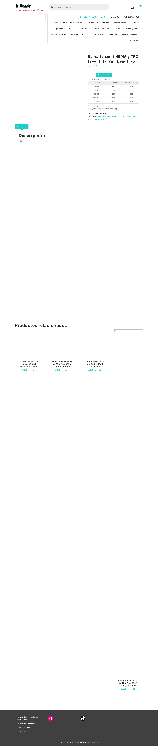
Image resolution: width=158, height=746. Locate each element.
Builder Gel (114, 17)
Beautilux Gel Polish (115, 116)
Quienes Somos (23, 727)
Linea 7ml (102, 119)
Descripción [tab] (22, 127)
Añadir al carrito (104, 75)
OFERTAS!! (134, 40)
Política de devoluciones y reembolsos (28, 718)
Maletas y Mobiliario (80, 34)
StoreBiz (96, 742)
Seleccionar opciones (96, 361)
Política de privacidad (26, 723)
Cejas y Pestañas (58, 34)
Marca (117, 28)
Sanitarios (98, 34)
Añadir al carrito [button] (30, 361)
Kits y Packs (92, 23)
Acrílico (105, 23)
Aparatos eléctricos (64, 28)
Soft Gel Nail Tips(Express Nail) (68, 23)
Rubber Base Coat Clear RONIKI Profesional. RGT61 (29, 364)
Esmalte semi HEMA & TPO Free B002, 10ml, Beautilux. (128, 683)
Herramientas (119, 23)
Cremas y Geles (132, 28)
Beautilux (102, 116)
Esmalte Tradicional (102, 28)
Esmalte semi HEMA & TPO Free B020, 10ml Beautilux (62, 364)
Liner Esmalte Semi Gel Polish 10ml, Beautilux (95, 364)
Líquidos (135, 23)
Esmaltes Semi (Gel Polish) (92, 17)
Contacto (21, 731)
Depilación (112, 34)
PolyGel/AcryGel (131, 17)
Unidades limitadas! (130, 34)
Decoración (83, 28)
